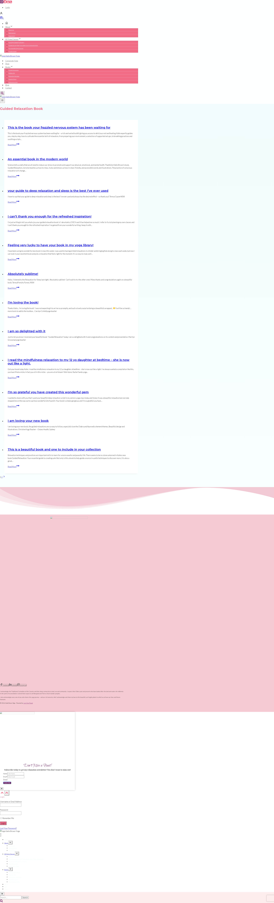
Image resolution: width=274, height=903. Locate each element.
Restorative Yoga (13, 82)
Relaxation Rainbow (14, 76)
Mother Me (12, 73)
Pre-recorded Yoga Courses (16, 48)
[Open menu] (2, 100)
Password (4, 810)
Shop (7, 64)
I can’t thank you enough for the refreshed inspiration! (49, 216)
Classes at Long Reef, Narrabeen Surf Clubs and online (23, 45)
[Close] (1, 788)
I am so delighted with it (26, 331)
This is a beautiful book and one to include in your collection (54, 449)
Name (5, 774)
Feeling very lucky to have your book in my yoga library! (50, 245)
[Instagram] (1, 3)
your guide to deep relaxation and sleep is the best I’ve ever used (58, 191)
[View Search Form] (2, 93)
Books (6, 870)
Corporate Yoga (11, 61)
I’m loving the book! (23, 302)
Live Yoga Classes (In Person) (16, 42)
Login (7, 7)
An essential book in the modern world (38, 159)
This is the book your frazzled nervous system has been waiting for (59, 127)
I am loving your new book (28, 421)
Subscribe (7, 783)
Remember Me (8, 818)
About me (11, 30)
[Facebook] (5, 3)
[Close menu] (0, 835)
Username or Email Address (11, 801)
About (6, 843)
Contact (8, 88)
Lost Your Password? (8, 828)
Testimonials (12, 33)
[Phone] (10, 3)
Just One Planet (28, 703)
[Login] (69, 13)
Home (6, 839)
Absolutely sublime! (23, 274)
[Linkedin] (8, 3)
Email (5, 777)
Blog (7, 85)
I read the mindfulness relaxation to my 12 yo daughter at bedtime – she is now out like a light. (68, 361)
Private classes (12, 51)
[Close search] (2, 894)
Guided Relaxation (14, 70)
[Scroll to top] (2, 793)
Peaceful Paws (12, 79)
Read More (13, 145)
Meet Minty (12, 36)
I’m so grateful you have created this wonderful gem (48, 392)
